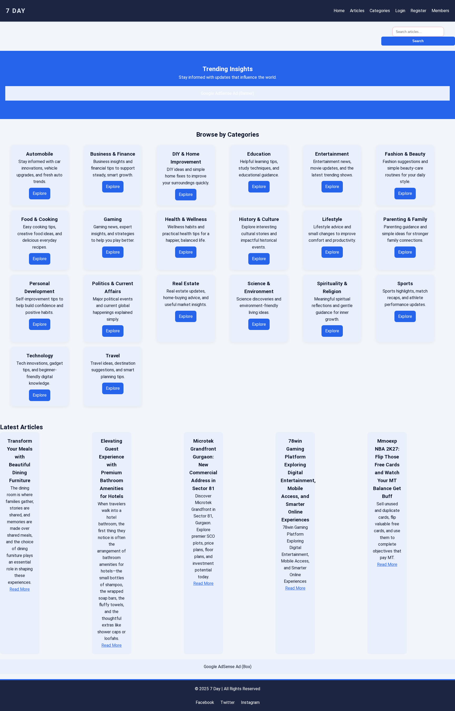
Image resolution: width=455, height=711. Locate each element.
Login (400, 10)
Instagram (250, 702)
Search (418, 41)
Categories (380, 10)
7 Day (16, 10)
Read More (19, 589)
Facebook (205, 702)
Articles (357, 10)
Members (440, 10)
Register (418, 10)
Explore (40, 193)
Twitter (227, 702)
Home (339, 10)
